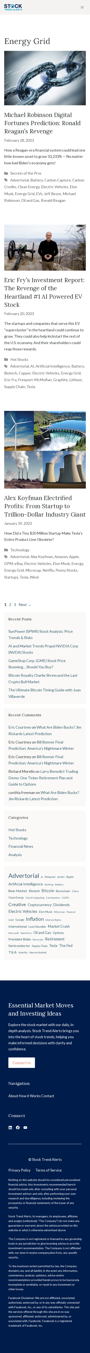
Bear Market (17, 891)
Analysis (15, 854)
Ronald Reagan (53, 200)
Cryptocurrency (39, 905)
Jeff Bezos (52, 193)
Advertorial (19, 180)
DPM (8, 563)
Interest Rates (53, 919)
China (75, 891)
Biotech (10, 373)
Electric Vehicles (54, 186)
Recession (38, 939)
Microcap (33, 570)
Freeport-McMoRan (35, 379)
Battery (36, 180)
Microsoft (13, 933)
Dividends (61, 905)
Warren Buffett (37, 952)
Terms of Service (48, 1170)
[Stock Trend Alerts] (13, 7)
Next (25, 604)
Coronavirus (53, 897)
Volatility (23, 952)
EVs (39, 193)
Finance (71, 911)
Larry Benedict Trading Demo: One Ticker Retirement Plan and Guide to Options (43, 777)
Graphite (60, 379)
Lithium (75, 379)
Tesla (31, 386)
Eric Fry (10, 379)
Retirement (55, 939)
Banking (49, 884)
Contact (47, 1096)
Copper (25, 373)
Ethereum (59, 912)
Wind (34, 577)
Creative (17, 904)
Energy (77, 563)
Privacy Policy (19, 1170)
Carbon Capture (57, 180)
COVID (65, 897)
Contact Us (22, 1062)
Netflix (48, 570)
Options (58, 933)
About (13, 1096)
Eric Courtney (19, 727)
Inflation (35, 919)
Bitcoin (47, 890)
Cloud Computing (35, 897)
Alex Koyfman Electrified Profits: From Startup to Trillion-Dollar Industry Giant (45, 506)
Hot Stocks (19, 359)
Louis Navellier (37, 926)
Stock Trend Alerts (47, 1159)
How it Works (30, 1096)
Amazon (61, 556)
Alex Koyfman (41, 556)
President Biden (19, 939)
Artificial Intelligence (53, 366)
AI (32, 366)
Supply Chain (14, 386)
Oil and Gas (30, 200)
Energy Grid (25, 193)
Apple (74, 556)
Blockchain (63, 891)
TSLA (12, 952)
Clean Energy (29, 186)
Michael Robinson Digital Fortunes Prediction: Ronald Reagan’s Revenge (42, 123)
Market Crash (59, 926)
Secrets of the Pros (25, 173)
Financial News (20, 846)
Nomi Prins (26, 933)
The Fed (65, 945)
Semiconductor (19, 946)
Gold (11, 919)
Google (19, 919)
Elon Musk (61, 563)
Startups (11, 577)
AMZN (60, 876)
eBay (18, 563)
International (17, 926)
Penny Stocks (66, 570)
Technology (20, 550)
